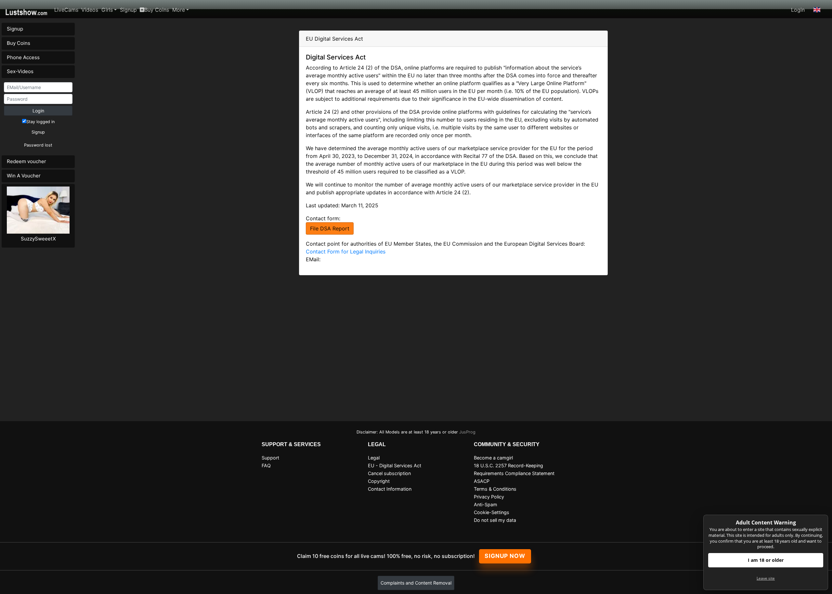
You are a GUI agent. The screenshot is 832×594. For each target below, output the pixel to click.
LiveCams (66, 9)
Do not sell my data (495, 520)
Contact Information (389, 489)
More (178, 9)
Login (798, 9)
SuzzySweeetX (38, 239)
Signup (128, 9)
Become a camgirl (493, 457)
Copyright (379, 481)
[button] (817, 10)
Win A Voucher (24, 176)
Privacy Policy (489, 496)
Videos (89, 9)
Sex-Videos (20, 71)
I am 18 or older (766, 560)
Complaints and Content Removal (416, 583)
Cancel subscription (389, 473)
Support (270, 457)
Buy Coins (156, 9)
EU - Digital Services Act (394, 465)
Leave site (766, 578)
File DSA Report (329, 228)
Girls (107, 9)
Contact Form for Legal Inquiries (345, 251)
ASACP (481, 481)
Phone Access (23, 57)
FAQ (266, 465)
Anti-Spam (485, 504)
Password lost (38, 145)
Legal (374, 457)
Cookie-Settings (491, 512)
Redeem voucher (26, 161)
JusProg (467, 432)
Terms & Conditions (495, 489)
